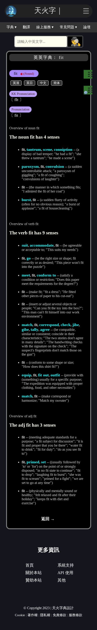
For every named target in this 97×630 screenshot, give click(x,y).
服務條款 (75, 615)
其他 (62, 580)
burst (26, 199)
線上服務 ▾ (44, 27)
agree (45, 329)
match (27, 324)
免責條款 (59, 615)
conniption (63, 149)
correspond (49, 324)
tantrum (34, 149)
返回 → (48, 519)
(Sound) (29, 73)
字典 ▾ (11, 27)
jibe (75, 324)
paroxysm (30, 166)
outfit (55, 375)
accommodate (42, 245)
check (66, 324)
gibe (25, 329)
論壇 (86, 27)
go (29, 258)
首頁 (29, 565)
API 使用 (65, 572)
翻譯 (26, 27)
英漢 (16, 83)
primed (33, 462)
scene (47, 149)
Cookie (20, 615)
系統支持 (66, 565)
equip (26, 375)
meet (26, 275)
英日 (29, 83)
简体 (56, 83)
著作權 (33, 615)
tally (34, 329)
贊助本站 (33, 580)
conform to (46, 275)
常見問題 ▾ (68, 27)
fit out (43, 375)
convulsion (55, 166)
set (43, 462)
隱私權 (45, 615)
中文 (43, 83)
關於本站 (33, 572)
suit (25, 245)
